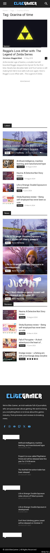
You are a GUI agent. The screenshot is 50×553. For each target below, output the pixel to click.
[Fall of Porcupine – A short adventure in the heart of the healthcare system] (10, 343)
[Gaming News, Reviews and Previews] (25, 4)
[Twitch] (19, 427)
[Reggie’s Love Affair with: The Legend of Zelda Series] (25, 33)
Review (20, 179)
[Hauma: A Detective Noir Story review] (8, 176)
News (7, 153)
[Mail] (14, 427)
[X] (24, 427)
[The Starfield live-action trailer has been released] (9, 474)
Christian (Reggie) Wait (12, 58)
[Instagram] (9, 427)
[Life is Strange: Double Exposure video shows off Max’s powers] (25, 143)
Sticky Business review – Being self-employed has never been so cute (31, 200)
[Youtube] (29, 427)
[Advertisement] (25, 100)
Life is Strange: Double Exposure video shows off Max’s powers (23, 238)
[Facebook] (4, 427)
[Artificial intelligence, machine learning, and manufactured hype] (8, 164)
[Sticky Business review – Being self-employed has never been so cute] (8, 200)
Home (5, 10)
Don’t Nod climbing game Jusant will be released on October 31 (24, 294)
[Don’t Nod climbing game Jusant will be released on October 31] (25, 288)
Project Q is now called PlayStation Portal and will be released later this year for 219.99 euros (32, 458)
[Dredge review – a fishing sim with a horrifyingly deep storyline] (10, 356)
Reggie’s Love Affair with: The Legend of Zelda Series (22, 52)
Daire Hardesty (17, 153)
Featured (21, 167)
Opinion (6, 46)
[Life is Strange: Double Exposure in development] (8, 188)
